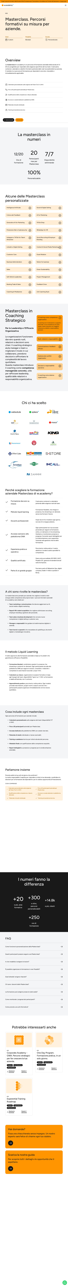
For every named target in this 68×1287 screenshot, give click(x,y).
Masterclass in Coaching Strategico (18, 316)
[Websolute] (7, 5)
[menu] (66, 5)
